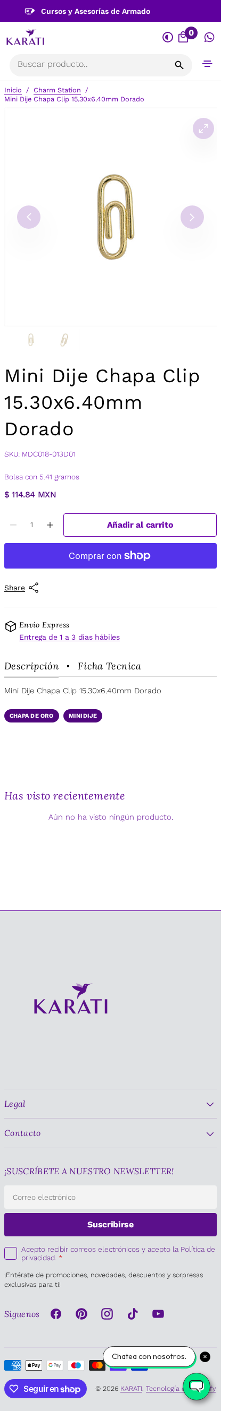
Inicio (13, 90)
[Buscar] (179, 65)
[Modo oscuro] (167, 37)
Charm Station (57, 90)
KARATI (131, 1388)
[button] (207, 63)
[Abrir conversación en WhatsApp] (209, 37)
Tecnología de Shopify (181, 1388)
